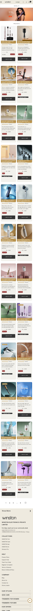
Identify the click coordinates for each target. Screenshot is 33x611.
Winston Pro (5, 549)
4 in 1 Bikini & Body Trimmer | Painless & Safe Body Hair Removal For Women (8, 280)
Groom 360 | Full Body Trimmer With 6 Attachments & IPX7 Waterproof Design (23, 161)
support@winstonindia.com (8, 530)
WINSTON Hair (6, 544)
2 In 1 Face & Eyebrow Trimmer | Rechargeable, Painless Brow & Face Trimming (8, 82)
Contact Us (5, 583)
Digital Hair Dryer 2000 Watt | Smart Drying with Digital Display (24, 201)
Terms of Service (6, 567)
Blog (3, 578)
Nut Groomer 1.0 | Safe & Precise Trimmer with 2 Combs (8, 201)
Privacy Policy (5, 557)
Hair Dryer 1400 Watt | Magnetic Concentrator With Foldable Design (8, 359)
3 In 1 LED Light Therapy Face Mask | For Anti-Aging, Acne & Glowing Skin (23, 398)
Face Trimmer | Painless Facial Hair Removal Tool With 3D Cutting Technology (24, 240)
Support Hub (5, 560)
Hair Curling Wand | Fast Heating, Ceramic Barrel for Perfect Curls (24, 359)
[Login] (26, 2)
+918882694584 (6, 532)
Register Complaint (7, 565)
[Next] (25, 503)
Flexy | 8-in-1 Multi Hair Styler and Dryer (8, 42)
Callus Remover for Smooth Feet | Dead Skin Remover (24, 122)
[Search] (23, 2)
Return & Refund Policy (8, 570)
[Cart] (29, 2)
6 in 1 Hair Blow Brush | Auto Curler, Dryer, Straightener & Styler (24, 319)
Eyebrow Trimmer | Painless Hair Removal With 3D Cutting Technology (7, 240)
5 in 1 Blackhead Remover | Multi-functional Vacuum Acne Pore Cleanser (24, 280)
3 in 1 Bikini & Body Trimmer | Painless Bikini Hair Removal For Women (8, 161)
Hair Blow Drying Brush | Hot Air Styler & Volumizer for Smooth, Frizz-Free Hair (24, 42)
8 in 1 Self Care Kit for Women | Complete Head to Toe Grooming (8, 122)
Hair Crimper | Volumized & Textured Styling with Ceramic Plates (8, 477)
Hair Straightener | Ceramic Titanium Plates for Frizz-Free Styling (8, 438)
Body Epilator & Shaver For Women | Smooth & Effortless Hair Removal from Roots (24, 438)
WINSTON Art (5, 547)
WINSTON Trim (6, 539)
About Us (4, 580)
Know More (6, 511)
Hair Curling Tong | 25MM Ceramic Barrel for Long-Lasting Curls (8, 398)
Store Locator (6, 585)
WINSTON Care (6, 542)
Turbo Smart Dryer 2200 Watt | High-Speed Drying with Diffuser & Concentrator (24, 477)
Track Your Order (6, 562)
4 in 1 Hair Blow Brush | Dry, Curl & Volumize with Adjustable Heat (24, 82)
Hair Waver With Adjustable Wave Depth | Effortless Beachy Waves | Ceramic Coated (8, 319)
